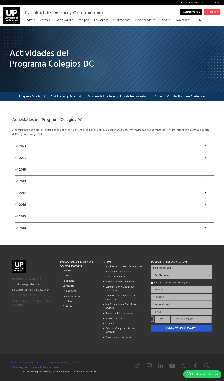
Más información (191, 12)
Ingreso (67, 271)
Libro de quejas (61, 372)
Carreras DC (162, 97)
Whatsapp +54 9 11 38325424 (33, 290)
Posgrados (110, 323)
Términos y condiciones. (24, 367)
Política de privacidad (51, 367)
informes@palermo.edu (29, 284)
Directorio (76, 97)
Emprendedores (71, 296)
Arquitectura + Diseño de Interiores (123, 266)
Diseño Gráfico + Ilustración (119, 282)
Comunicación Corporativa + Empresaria (120, 297)
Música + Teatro (113, 318)
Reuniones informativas (193, 3)
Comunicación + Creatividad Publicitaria (120, 288)
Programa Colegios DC (32, 97)
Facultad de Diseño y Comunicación (64, 12)
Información (69, 281)
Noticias (67, 306)
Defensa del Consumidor (84, 372)
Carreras (67, 276)
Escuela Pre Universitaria (135, 97)
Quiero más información (181, 328)
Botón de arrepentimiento (37, 372)
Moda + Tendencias (115, 277)
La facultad (69, 286)
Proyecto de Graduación (118, 337)
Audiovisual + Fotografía (118, 271)
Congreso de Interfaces (101, 97)
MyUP (215, 3)
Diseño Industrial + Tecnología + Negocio (121, 306)
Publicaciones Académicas (189, 97)
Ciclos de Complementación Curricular (120, 330)
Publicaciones (70, 291)
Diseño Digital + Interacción (119, 313)
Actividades (58, 97)
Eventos (67, 301)
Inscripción (212, 12)
